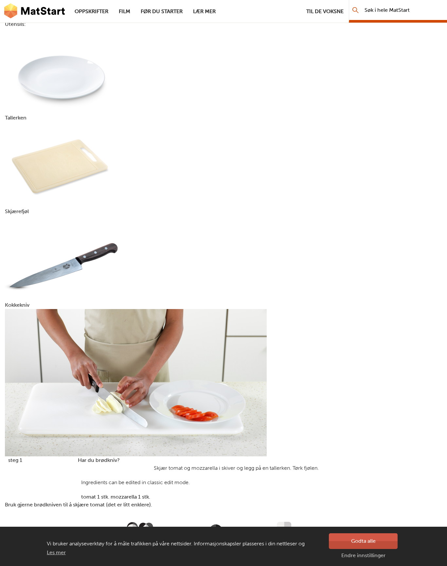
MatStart (34, 11)
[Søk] (355, 10)
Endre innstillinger (363, 555)
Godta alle (363, 541)
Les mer (56, 552)
